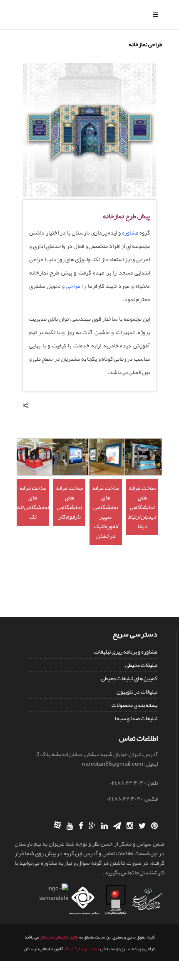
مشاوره (130, 232)
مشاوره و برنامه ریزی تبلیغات (125, 651)
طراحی (73, 286)
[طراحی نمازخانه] (89, 194)
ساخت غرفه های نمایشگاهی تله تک (33, 502)
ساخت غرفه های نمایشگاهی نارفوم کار (69, 502)
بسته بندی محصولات (134, 705)
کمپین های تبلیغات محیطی (129, 678)
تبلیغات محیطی (141, 665)
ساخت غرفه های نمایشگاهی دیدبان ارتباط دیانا (142, 507)
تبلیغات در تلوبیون (137, 691)
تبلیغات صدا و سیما (136, 718)
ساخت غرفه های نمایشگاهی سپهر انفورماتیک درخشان (105, 512)
